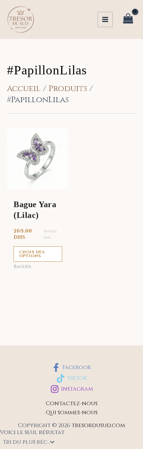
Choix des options (32, 254)
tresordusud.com (98, 425)
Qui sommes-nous (72, 412)
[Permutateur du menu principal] (105, 19)
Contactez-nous (72, 403)
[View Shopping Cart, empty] (128, 19)
